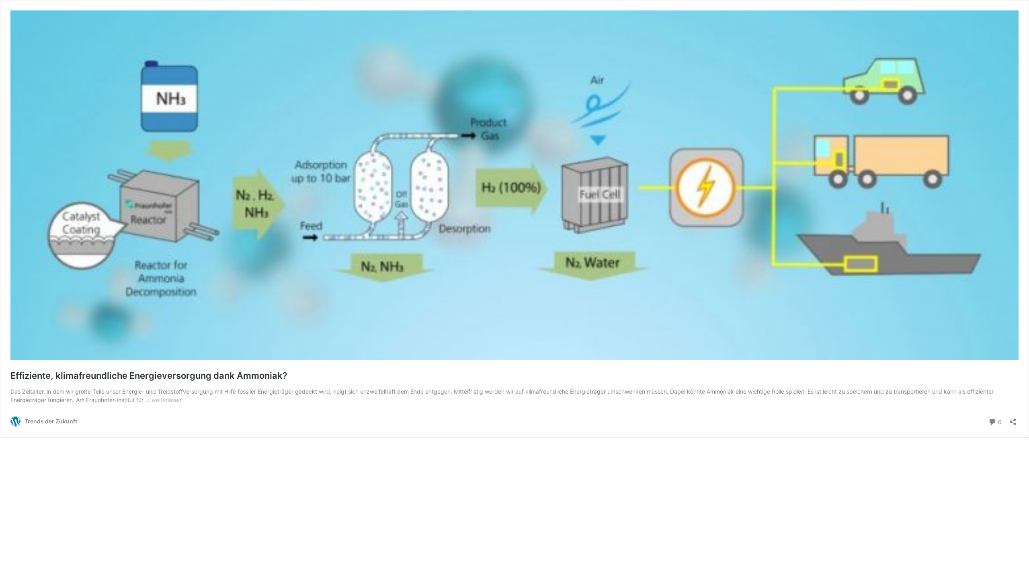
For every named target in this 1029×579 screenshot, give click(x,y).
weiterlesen (166, 399)
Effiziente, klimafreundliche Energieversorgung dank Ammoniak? (148, 375)
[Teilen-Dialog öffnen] (1013, 419)
